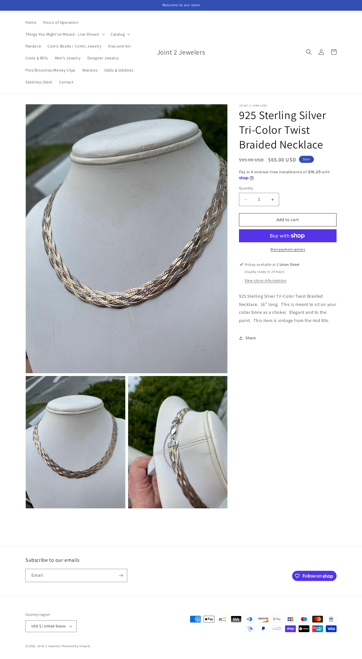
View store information (265, 280)
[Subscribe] (121, 575)
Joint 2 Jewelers (49, 646)
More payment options (287, 249)
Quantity (246, 188)
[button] (64, 34)
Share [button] (250, 338)
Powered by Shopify (76, 646)
